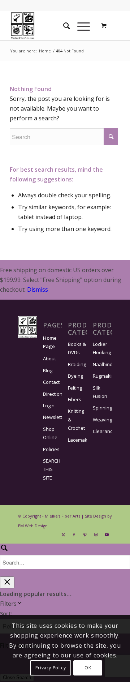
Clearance (102, 431)
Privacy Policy (50, 668)
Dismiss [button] (37, 289)
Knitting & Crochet (76, 419)
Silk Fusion (100, 392)
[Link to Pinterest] (84, 534)
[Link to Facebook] (74, 534)
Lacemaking (77, 440)
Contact (51, 382)
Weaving (102, 419)
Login (49, 405)
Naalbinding (102, 364)
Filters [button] (19, 604)
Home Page (50, 342)
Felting (75, 388)
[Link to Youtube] (106, 534)
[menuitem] (63, 25)
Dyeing (75, 376)
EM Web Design (33, 525)
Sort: (6, 613)
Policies (51, 449)
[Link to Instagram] (95, 534)
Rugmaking (102, 376)
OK (87, 668)
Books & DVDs (77, 348)
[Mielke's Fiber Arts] (54, 25)
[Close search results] (7, 582)
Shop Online (50, 433)
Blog (47, 370)
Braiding (77, 364)
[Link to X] (63, 534)
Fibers (74, 399)
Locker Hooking (102, 348)
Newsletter (52, 417)
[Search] (63, 25)
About (49, 358)
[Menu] (80, 25)
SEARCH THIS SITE (51, 469)
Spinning (102, 407)
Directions (52, 394)
